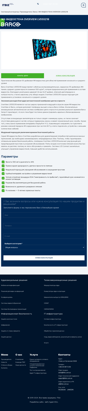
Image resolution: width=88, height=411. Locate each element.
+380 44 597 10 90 (64, 367)
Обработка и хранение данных (54, 331)
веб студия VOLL (51, 402)
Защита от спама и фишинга (10, 331)
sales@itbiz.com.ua (64, 372)
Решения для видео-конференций (12, 291)
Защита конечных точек (9, 319)
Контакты (4, 368)
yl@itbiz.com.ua (63, 384)
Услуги (46, 343)
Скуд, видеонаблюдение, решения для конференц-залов (63, 337)
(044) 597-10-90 (50, 4)
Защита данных (6, 337)
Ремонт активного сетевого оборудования (39, 360)
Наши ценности (20, 365)
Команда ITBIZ (20, 362)
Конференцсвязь (6, 297)
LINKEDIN (70, 389)
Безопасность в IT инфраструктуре (56, 325)
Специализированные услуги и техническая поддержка (37, 365)
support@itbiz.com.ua (65, 378)
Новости (4, 362)
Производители (26, 12)
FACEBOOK (62, 389)
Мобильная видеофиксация (10, 285)
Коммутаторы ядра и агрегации (54, 291)
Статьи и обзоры (6, 365)
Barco (35, 12)
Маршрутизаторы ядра (51, 285)
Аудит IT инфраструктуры (38, 373)
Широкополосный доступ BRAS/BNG (56, 297)
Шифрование (5, 325)
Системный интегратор (10, 12)
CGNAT (46, 303)
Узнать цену (22, 76)
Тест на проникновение (37, 370)
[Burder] (83, 5)
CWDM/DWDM (49, 309)
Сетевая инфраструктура (52, 319)
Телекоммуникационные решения (60, 280)
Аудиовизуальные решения (14, 280)
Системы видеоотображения (11, 303)
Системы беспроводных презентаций (13, 309)
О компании (19, 359)
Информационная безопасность (16, 314)
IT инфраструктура (53, 314)
